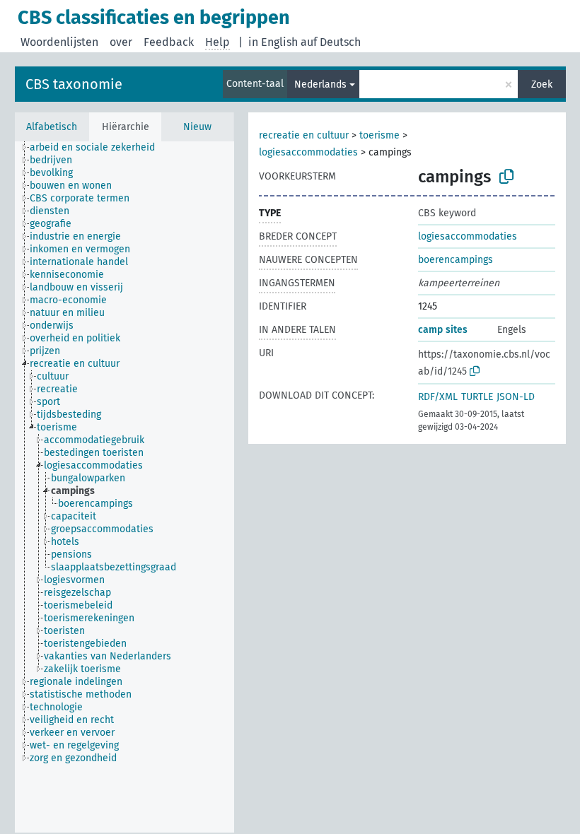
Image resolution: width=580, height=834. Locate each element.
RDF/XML (438, 397)
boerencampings (455, 260)
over (121, 42)
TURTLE (477, 397)
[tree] (124, 487)
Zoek (541, 84)
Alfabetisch (51, 127)
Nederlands (320, 84)
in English (273, 42)
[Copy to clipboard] (506, 176)
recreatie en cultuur (304, 135)
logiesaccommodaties (308, 152)
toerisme (379, 135)
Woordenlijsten (59, 42)
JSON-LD (516, 397)
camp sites (443, 330)
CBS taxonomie (73, 84)
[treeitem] (98, 147)
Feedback (169, 42)
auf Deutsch (331, 42)
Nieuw (197, 127)
